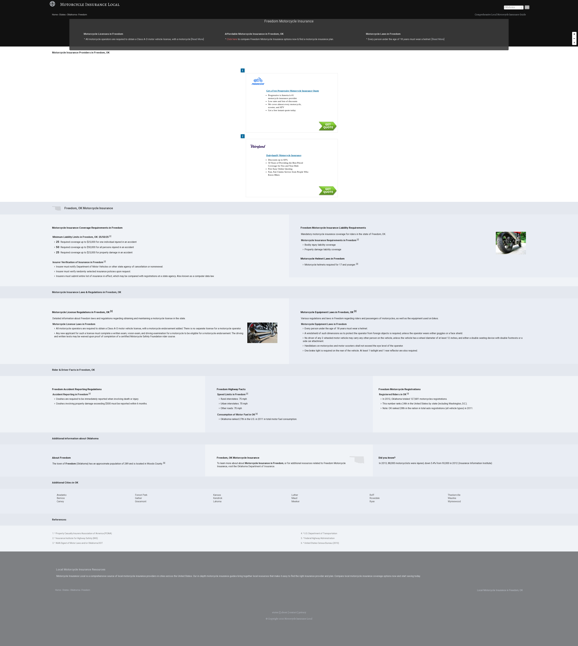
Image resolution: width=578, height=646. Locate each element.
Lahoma (217, 501)
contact (293, 612)
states (275, 612)
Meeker (295, 501)
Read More (197, 39)
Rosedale (375, 498)
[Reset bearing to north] (574, 43)
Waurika (452, 498)
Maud (294, 498)
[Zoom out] (574, 38)
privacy (302, 612)
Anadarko (62, 495)
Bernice (61, 498)
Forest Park (141, 495)
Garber (138, 498)
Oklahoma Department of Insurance (255, 466)
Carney (60, 501)
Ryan (372, 501)
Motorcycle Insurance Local (90, 4)
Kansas (217, 495)
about (284, 612)
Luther (294, 495)
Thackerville (454, 495)
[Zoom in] (574, 34)
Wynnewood (454, 501)
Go (527, 7)
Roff (372, 495)
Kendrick (217, 498)
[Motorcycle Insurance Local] (54, 4)
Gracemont (140, 501)
